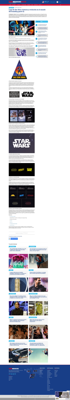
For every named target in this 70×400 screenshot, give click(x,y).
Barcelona (56, 370)
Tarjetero (28, 4)
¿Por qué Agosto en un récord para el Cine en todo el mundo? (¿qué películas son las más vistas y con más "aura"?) (42, 28)
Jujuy (48, 378)
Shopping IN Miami (33, 293)
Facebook (41, 370)
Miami (31, 270)
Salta (48, 384)
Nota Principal (12, 246)
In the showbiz (32, 246)
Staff (32, 4)
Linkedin (41, 372)
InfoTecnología (49, 377)
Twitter (41, 371)
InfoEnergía (49, 372)
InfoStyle (48, 376)
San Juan (48, 385)
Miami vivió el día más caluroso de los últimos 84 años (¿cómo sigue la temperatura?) (42, 50)
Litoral (48, 379)
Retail (11, 270)
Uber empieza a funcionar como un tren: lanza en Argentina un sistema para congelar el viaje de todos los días (42, 53)
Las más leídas (24, 4)
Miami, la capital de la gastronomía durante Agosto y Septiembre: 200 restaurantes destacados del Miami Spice (42, 46)
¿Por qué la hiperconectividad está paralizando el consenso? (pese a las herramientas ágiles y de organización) (42, 56)
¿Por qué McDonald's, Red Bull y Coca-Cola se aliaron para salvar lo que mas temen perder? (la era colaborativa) (42, 25)
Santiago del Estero (50, 389)
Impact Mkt (11, 7)
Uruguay (56, 376)
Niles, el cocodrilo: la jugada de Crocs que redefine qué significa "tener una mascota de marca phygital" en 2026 (42, 43)
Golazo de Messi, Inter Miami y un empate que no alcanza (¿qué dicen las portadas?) (42, 35)
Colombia (56, 371)
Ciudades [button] (18, 4)
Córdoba (48, 371)
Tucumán (48, 390)
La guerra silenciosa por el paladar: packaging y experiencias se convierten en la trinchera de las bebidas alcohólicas (42, 32)
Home (10, 4)
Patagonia (48, 383)
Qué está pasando (33, 317)
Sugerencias (10, 376)
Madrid (56, 372)
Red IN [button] (40, 4)
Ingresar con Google (14, 238)
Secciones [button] (13, 4)
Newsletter (36, 4)
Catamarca (48, 370)
